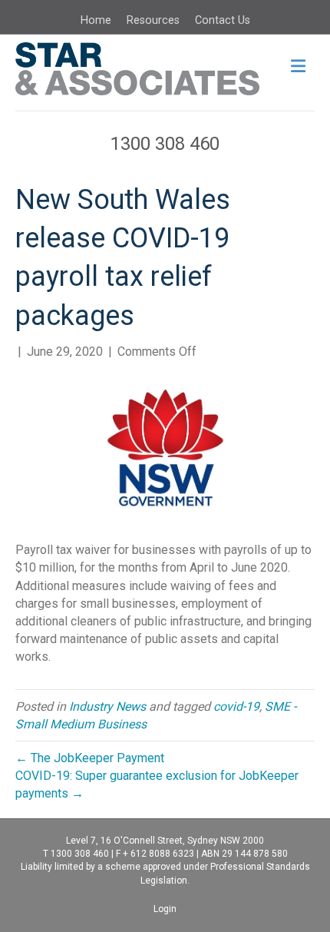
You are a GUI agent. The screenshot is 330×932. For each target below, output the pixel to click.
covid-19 (236, 706)
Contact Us (222, 20)
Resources (153, 20)
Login (165, 909)
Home (96, 20)
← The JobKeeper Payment (89, 758)
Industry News (107, 706)
